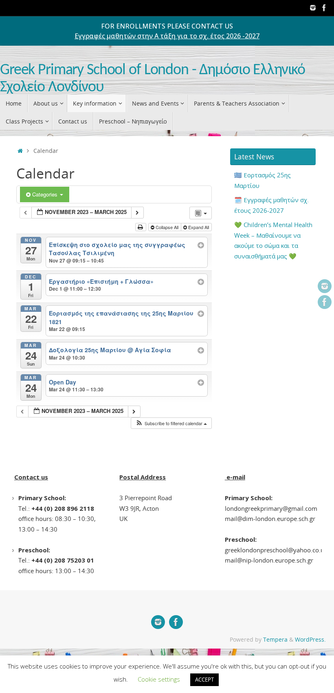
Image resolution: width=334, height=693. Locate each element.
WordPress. (310, 639)
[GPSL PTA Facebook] (324, 7)
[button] (171, 423)
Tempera (275, 639)
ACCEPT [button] (204, 679)
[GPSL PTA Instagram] (313, 7)
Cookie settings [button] (159, 679)
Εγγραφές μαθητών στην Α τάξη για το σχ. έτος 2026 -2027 (167, 35)
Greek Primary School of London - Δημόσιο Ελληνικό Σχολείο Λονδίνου (152, 78)
